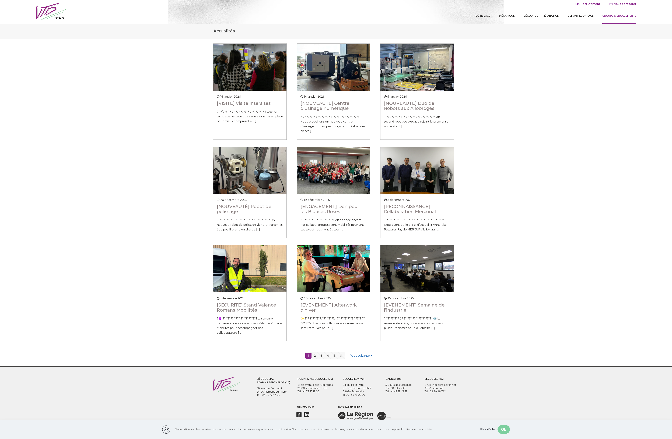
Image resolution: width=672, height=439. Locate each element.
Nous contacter (624, 4)
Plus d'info (487, 429)
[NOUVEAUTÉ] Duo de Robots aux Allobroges (409, 106)
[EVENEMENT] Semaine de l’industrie (414, 307)
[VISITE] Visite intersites (244, 103)
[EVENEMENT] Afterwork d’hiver (328, 307)
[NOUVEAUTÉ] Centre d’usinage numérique (324, 106)
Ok (503, 429)
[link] (355, 416)
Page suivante (360, 355)
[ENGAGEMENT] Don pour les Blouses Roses (329, 209)
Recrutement (590, 4)
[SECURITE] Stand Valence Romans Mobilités (246, 307)
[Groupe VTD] (51, 11)
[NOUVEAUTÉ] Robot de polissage (244, 209)
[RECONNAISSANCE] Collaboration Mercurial (410, 209)
